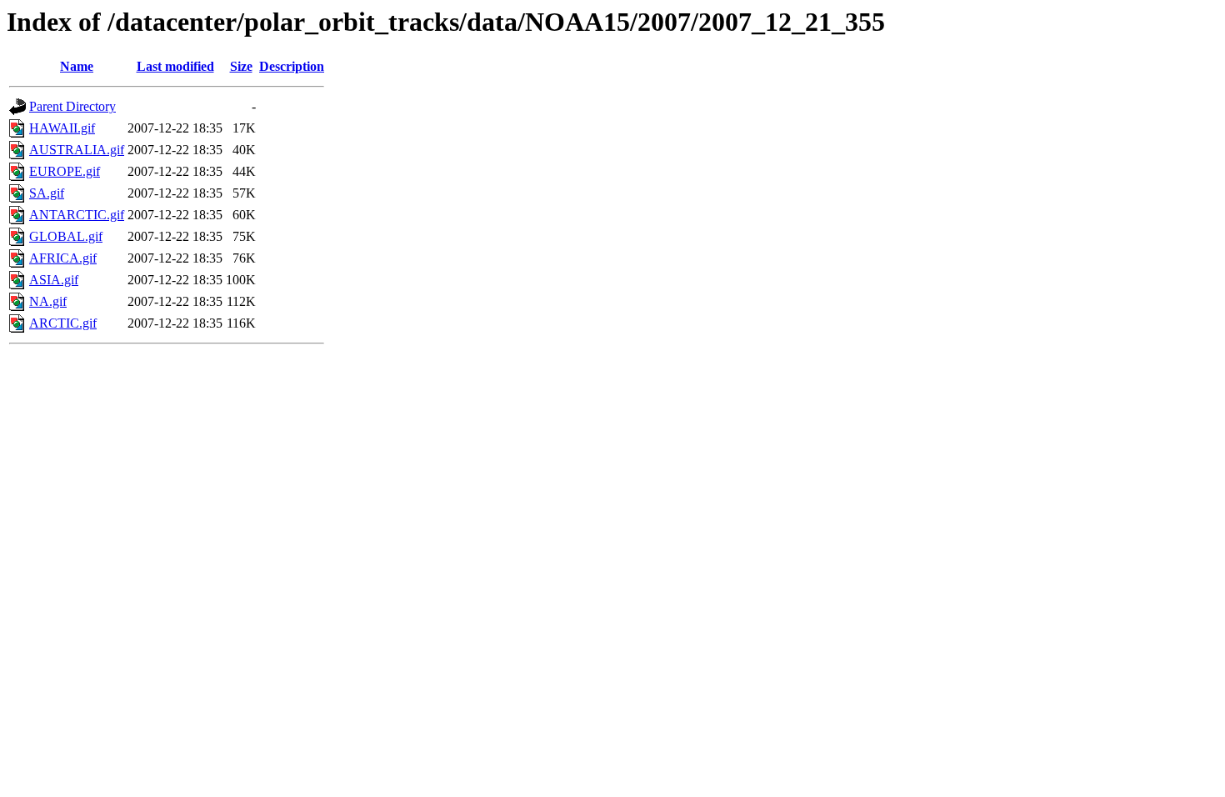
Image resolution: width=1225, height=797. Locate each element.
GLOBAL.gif (65, 236)
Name (76, 66)
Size (241, 66)
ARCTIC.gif (63, 323)
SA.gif (46, 193)
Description (291, 66)
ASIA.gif (53, 280)
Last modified (175, 66)
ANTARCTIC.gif (76, 215)
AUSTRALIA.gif (76, 150)
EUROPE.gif (64, 171)
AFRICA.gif (63, 258)
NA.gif (48, 301)
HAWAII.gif (62, 128)
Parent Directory (72, 106)
